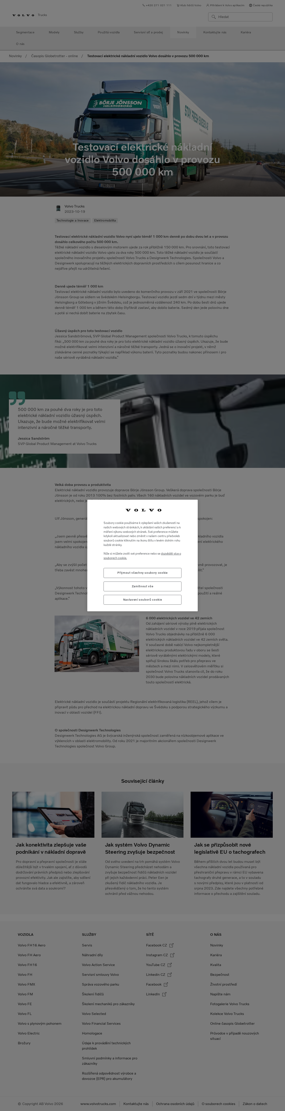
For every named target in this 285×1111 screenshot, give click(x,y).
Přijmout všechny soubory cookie (142, 572)
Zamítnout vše (142, 586)
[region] (142, 556)
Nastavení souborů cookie (142, 599)
